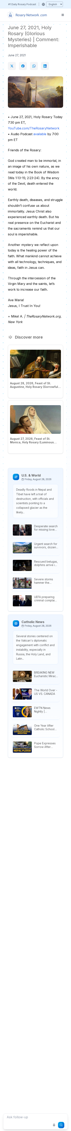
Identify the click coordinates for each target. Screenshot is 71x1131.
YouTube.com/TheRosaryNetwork (33, 128)
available (39, 134)
